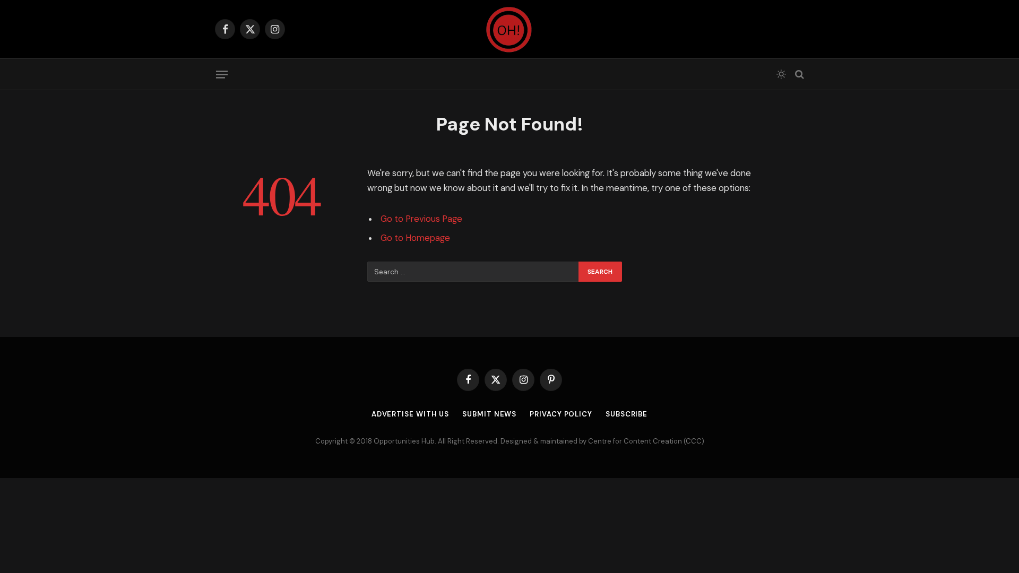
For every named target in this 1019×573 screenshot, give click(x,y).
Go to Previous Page (421, 218)
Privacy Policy (561, 414)
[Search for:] (473, 272)
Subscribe (626, 414)
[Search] (798, 74)
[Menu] (222, 74)
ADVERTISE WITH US (410, 414)
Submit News (489, 414)
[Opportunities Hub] (509, 29)
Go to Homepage (415, 238)
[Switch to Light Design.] (781, 74)
